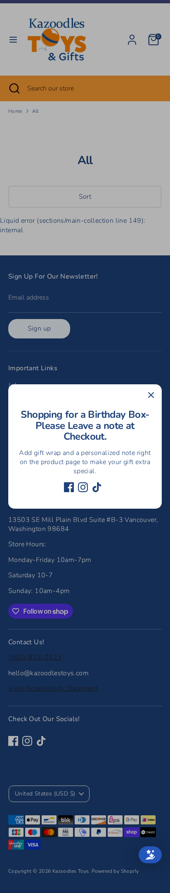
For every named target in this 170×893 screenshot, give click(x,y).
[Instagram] (83, 487)
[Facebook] (69, 487)
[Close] (151, 395)
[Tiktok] (97, 487)
